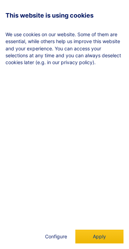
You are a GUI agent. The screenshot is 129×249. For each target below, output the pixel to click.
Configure (56, 236)
